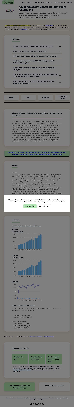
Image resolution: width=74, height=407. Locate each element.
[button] (37, 203)
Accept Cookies (30, 206)
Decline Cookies (43, 206)
